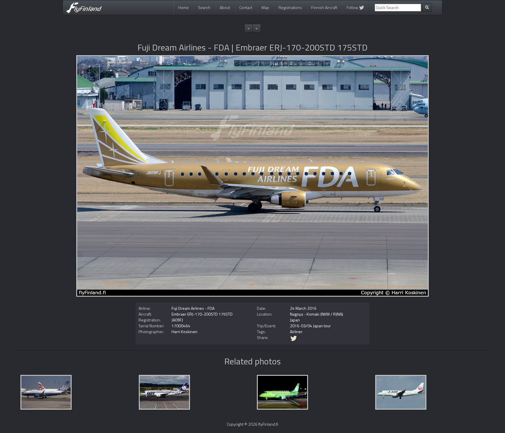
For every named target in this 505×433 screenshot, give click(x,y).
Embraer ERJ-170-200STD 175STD (202, 314)
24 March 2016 (303, 308)
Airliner (296, 331)
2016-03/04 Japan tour (310, 326)
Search (204, 7)
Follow (353, 7)
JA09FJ (177, 320)
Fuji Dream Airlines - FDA (193, 308)
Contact (245, 7)
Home (183, 7)
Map (265, 7)
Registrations (290, 7)
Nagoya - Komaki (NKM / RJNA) (316, 314)
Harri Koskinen (185, 331)
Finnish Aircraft (324, 7)
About (225, 7)
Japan (295, 320)
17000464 (181, 326)
